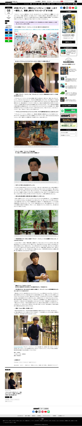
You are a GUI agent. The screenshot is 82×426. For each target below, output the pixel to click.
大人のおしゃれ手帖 (15, 420)
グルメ (45, 3)
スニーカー (35, 3)
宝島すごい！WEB (74, 420)
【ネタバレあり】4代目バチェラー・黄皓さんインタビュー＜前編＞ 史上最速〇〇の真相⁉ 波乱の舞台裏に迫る (13, 394)
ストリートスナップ (56, 1)
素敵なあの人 (27, 420)
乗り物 (48, 3)
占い (39, 3)
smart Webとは (20, 415)
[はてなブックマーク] (8, 35)
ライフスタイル (59, 3)
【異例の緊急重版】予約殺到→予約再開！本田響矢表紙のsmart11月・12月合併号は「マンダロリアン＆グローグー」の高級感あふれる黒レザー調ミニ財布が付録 (71, 80)
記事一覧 (43, 1)
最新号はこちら (68, 42)
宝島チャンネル (5, 420)
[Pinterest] (8, 38)
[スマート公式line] (76, 8)
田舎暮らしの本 (67, 420)
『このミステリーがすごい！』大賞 (10, 422)
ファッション (26, 3)
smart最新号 (37, 1)
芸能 (42, 3)
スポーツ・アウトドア (67, 3)
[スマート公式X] (64, 8)
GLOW (50, 420)
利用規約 (54, 415)
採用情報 (39, 415)
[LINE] (8, 41)
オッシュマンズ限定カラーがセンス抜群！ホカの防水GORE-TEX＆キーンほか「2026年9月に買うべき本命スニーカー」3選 (71, 87)
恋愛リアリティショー (32, 362)
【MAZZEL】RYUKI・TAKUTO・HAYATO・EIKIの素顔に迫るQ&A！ (71, 100)
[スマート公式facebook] (61, 8)
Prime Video (16, 362)
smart (58, 420)
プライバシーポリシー (47, 415)
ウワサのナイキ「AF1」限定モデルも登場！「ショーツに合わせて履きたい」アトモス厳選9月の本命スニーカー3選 (71, 94)
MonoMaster (62, 420)
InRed (10, 420)
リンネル (32, 420)
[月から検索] (68, 135)
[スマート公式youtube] (73, 8)
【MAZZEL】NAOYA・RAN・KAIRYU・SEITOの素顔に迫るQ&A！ (73, 70)
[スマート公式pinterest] (70, 8)
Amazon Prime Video (18, 347)
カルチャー (53, 3)
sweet (21, 420)
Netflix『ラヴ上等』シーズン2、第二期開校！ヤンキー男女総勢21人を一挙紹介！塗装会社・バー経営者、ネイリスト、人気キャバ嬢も (36, 23)
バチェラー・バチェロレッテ (23, 362)
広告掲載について (61, 415)
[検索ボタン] (76, 1)
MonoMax (54, 420)
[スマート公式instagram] (67, 8)
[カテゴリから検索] (68, 132)
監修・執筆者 (27, 415)
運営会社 (33, 415)
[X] (8, 33)
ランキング (49, 1)
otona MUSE (46, 420)
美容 (31, 3)
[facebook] (8, 30)
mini (23, 420)
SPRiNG (41, 420)
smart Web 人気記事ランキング (68, 105)
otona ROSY (37, 420)
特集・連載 (75, 3)
